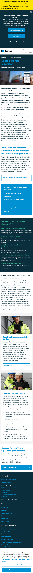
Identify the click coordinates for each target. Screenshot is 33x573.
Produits (4, 510)
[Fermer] (31, 12)
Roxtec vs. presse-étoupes (10, 516)
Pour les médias (6, 534)
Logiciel (3, 57)
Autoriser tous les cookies (16, 569)
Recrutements (6, 536)
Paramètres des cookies (17, 564)
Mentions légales (7, 539)
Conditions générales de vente (11, 542)
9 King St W (5, 492)
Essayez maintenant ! (10, 467)
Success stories (6, 513)
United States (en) (9, 21)
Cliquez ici (4, 308)
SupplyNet (4, 518)
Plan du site (5, 521)
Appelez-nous (6, 482)
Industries (4, 507)
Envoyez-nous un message (10, 479)
